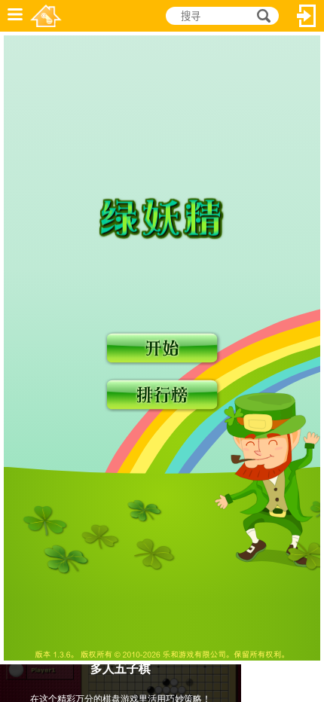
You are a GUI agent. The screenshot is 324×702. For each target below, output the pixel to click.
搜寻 (261, 16)
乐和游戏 (46, 16)
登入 (306, 16)
